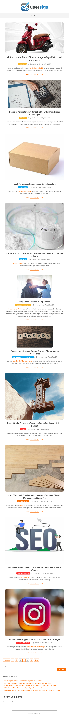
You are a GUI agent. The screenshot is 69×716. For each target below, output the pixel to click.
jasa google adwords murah (23, 357)
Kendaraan (23, 64)
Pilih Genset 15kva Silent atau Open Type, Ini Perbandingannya (26, 688)
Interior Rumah (23, 501)
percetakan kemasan (24, 191)
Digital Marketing (23, 573)
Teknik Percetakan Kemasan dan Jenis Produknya (34, 184)
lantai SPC (22, 505)
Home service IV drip (15, 309)
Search (5, 666)
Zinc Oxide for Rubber (16, 263)
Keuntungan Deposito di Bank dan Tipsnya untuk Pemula (23, 681)
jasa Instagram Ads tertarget (35, 647)
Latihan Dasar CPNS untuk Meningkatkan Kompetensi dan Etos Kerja (27, 683)
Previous (7, 660)
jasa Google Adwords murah (22, 361)
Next (36, 660)
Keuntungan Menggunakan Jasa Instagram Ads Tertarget (34, 639)
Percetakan (23, 187)
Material (23, 259)
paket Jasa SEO (25, 577)
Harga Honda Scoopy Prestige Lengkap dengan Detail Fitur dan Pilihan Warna (30, 686)
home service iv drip (23, 305)
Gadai (23, 429)
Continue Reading (34, 74)
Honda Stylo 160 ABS (36, 68)
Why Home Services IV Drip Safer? (34, 302)
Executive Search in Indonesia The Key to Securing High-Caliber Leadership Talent (32, 690)
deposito (23, 118)
